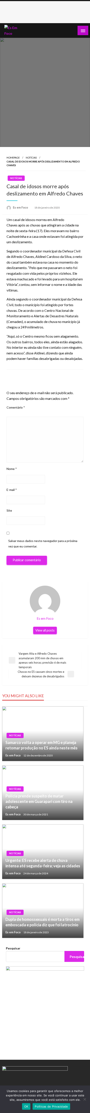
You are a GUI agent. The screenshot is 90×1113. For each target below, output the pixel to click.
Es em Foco (21, 207)
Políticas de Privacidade (51, 1106)
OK (26, 1106)
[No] (84, 1099)
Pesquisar (13, 948)
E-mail (12, 490)
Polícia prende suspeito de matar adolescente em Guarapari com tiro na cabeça (39, 801)
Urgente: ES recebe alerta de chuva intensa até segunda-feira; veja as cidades (42, 863)
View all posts (45, 630)
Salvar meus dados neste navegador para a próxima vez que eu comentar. (42, 543)
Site (9, 510)
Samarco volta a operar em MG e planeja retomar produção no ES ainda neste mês (41, 745)
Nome (12, 469)
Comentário (16, 407)
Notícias (31, 157)
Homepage (13, 157)
